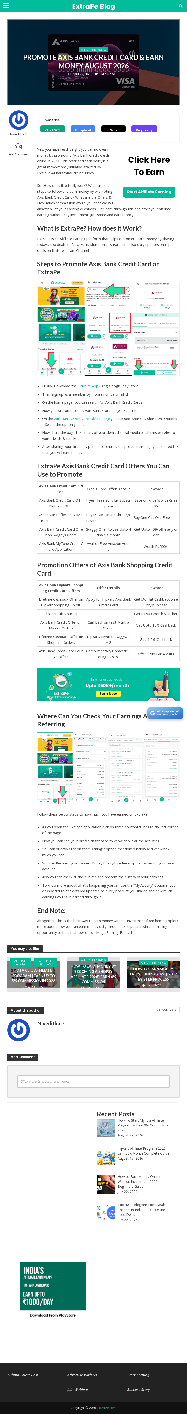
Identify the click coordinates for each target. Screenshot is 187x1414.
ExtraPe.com (106, 1407)
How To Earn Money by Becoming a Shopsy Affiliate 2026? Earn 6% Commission (93, 974)
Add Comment (18, 154)
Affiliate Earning (93, 49)
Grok (114, 130)
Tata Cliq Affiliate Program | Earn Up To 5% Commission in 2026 (33, 975)
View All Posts (166, 1009)
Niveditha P (18, 134)
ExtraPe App (88, 386)
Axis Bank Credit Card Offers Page (82, 418)
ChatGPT (52, 130)
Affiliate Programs (45, 962)
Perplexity (144, 130)
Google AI (83, 130)
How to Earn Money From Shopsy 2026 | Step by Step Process (153, 974)
